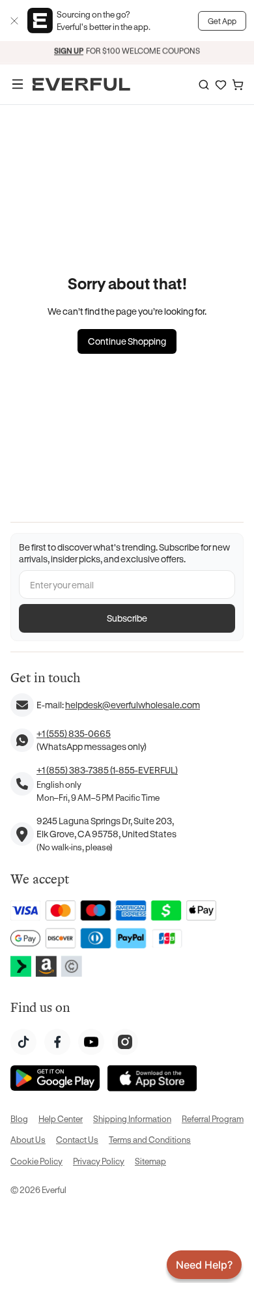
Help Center (60, 1118)
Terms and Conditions (150, 1139)
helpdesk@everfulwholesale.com (132, 704)
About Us (28, 1139)
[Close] (14, 21)
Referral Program (213, 1118)
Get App (222, 20)
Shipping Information (132, 1118)
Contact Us (77, 1139)
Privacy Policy (98, 1161)
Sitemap (150, 1161)
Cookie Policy (36, 1161)
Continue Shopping (127, 341)
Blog (19, 1118)
